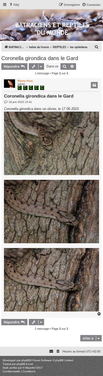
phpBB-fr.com (25, 364)
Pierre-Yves (25, 80)
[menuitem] (14, 5)
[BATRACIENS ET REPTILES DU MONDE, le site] (52, 29)
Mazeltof (30, 367)
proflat (13, 367)
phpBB (25, 360)
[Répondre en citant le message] (94, 85)
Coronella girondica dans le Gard (39, 58)
